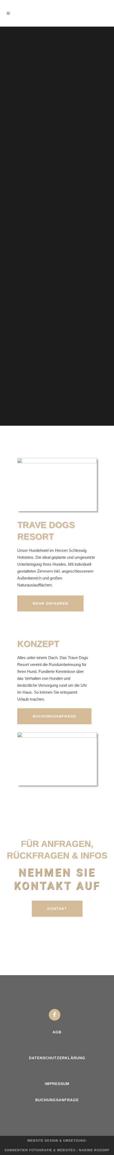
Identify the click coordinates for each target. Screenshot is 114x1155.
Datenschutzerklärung (57, 1058)
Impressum (57, 1084)
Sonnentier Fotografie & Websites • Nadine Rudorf (57, 1150)
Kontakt (57, 908)
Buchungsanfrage (54, 716)
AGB (57, 1032)
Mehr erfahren (50, 603)
